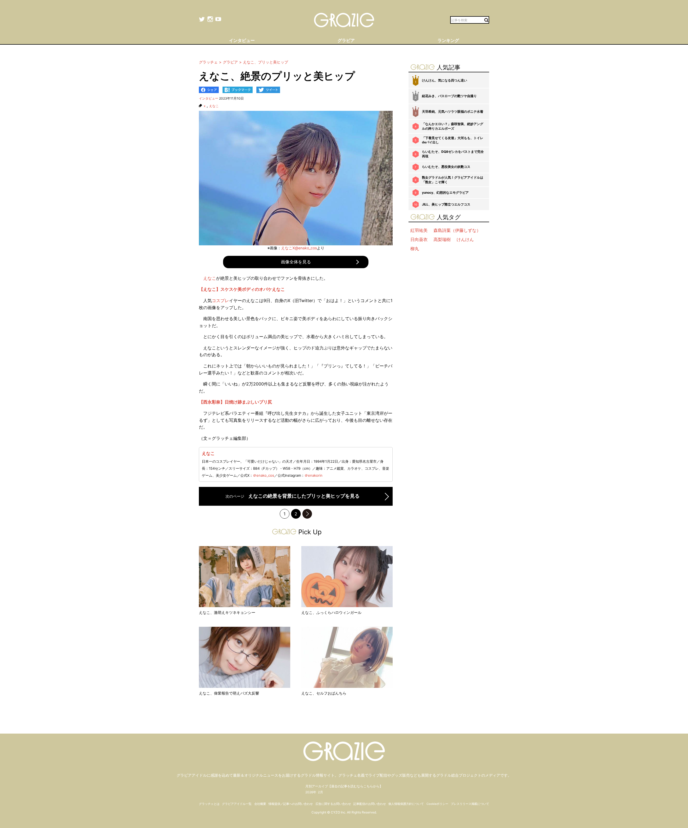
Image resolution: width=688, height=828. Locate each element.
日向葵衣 (419, 239)
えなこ (214, 106)
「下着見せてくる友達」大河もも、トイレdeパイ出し (452, 140)
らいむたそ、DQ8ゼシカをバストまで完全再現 (453, 154)
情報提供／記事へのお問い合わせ (290, 804)
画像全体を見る (296, 261)
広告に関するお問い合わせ (333, 804)
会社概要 (260, 804)
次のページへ (307, 514)
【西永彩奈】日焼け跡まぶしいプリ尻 (235, 402)
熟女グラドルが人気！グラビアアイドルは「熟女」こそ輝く (452, 179)
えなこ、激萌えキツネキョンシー (227, 612)
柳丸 (414, 248)
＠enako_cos (263, 475)
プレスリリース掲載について (470, 804)
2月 (320, 792)
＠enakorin (313, 475)
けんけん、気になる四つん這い (444, 80)
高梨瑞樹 (442, 239)
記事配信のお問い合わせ (369, 804)
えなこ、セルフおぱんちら (323, 693)
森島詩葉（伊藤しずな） (457, 230)
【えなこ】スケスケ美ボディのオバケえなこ (242, 289)
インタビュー (208, 98)
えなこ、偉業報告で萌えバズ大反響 (229, 693)
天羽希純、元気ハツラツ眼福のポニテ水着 (452, 111)
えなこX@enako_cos (299, 248)
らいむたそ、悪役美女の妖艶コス (446, 167)
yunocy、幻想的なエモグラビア (445, 192)
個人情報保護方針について (406, 804)
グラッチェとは (209, 804)
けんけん (465, 239)
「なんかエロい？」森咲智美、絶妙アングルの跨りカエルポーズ (452, 126)
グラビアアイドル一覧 (237, 804)
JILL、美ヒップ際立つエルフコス (446, 204)
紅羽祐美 (419, 230)
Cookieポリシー (437, 804)
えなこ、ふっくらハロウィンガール (331, 612)
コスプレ (220, 300)
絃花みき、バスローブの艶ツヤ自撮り (449, 96)
